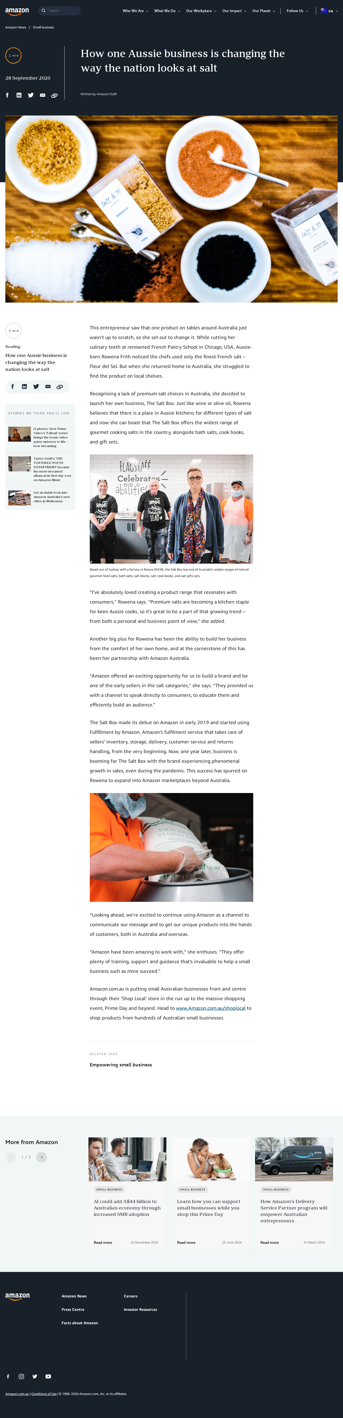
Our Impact (232, 10)
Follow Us (295, 10)
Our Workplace (199, 10)
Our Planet (261, 10)
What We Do (165, 10)
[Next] (41, 1157)
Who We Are (133, 10)
